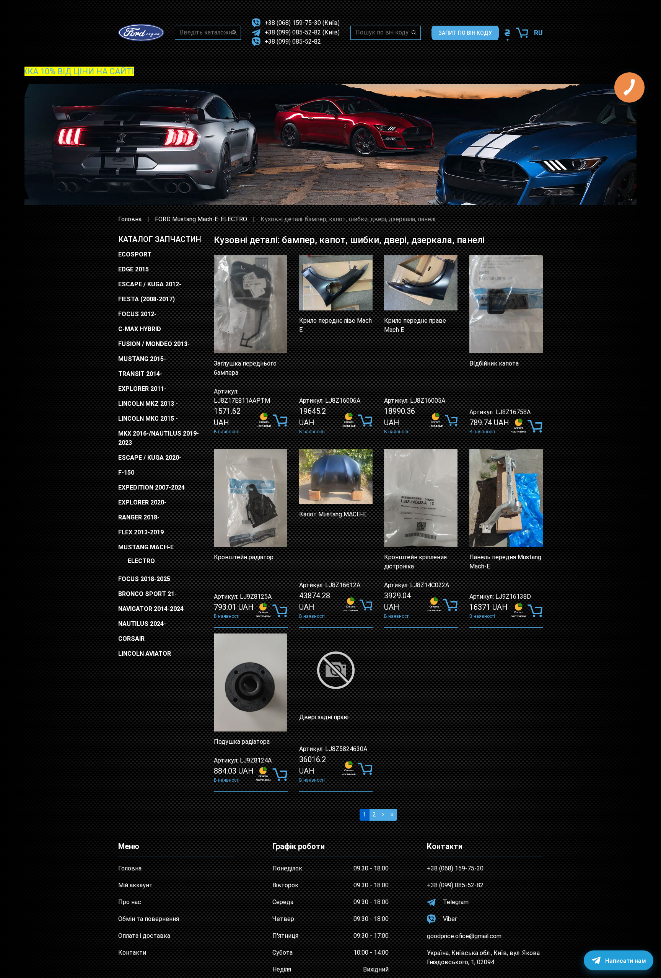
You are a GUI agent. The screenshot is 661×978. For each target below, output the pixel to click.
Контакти (132, 952)
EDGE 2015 (133, 269)
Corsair (131, 638)
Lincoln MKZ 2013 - (148, 403)
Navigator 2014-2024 (151, 608)
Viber (449, 918)
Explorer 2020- (142, 502)
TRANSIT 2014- (140, 373)
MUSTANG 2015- (142, 358)
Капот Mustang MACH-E (332, 514)
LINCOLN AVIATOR (144, 653)
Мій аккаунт (135, 885)
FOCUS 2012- (137, 314)
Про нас (129, 902)
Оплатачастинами (264, 424)
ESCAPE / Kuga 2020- (149, 457)
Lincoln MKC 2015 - (148, 418)
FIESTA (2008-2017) (146, 299)
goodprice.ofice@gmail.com (464, 936)
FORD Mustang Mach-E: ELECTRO (201, 219)
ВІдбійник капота (494, 363)
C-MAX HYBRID (139, 329)
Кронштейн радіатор (244, 557)
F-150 (126, 472)
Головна (130, 219)
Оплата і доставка (144, 935)
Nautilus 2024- (142, 623)
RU (538, 33)
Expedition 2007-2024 (151, 487)
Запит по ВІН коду (465, 33)
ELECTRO (141, 561)
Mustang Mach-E (146, 547)
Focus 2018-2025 (144, 579)
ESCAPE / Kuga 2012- (149, 284)
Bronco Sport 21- (147, 594)
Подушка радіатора (242, 741)
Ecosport (134, 254)
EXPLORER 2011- (142, 388)
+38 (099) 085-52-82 (292, 32)
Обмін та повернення (148, 918)
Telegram (455, 902)
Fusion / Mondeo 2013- (154, 344)
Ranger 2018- (139, 517)
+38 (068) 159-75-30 (292, 22)
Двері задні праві (323, 717)
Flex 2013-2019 (141, 532)
